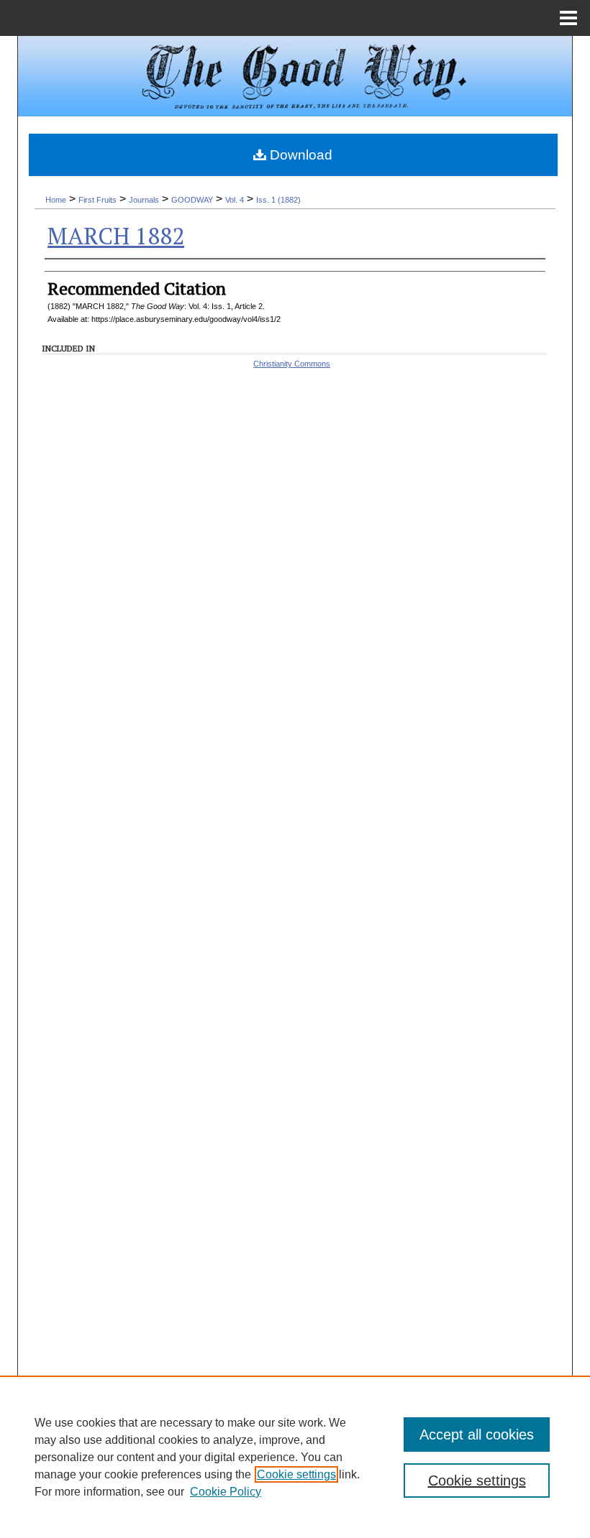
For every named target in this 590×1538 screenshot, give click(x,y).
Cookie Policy (225, 1492)
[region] (295, 1457)
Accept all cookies (476, 1434)
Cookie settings (296, 1474)
